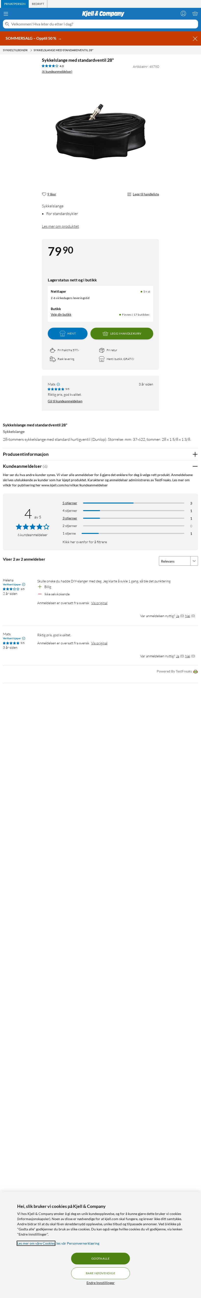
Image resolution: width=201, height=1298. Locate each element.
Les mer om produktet (60, 226)
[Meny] (6, 14)
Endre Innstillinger (101, 1283)
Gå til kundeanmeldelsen (65, 401)
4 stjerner (70, 510)
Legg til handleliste (146, 194)
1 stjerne (69, 533)
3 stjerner (70, 518)
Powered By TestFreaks (174, 671)
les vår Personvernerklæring (77, 1243)
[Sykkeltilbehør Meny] (31, 50)
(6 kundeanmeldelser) (57, 71)
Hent (71, 333)
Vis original (99, 603)
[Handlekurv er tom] (195, 13)
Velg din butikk (61, 314)
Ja (177, 616)
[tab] (15, 4)
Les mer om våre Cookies (36, 1243)
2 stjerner (70, 526)
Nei (187, 616)
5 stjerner (70, 503)
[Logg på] (183, 13)
